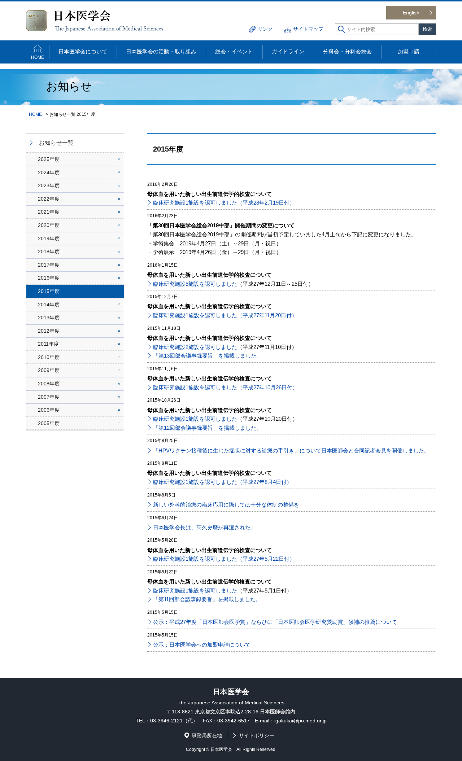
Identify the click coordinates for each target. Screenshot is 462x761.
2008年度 (49, 383)
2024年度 (49, 172)
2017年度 (49, 265)
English (411, 13)
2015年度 (49, 291)
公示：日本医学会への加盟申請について (201, 645)
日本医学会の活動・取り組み (161, 51)
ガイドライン (288, 51)
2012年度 (49, 331)
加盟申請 (408, 51)
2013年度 (49, 317)
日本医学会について (82, 51)
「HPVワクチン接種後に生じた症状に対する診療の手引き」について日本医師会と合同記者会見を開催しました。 (291, 450)
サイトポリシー (256, 735)
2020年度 (49, 225)
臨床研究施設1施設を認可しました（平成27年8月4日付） (222, 482)
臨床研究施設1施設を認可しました (195, 419)
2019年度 (49, 238)
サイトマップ (308, 29)
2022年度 (49, 199)
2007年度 (49, 397)
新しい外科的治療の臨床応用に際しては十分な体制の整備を (226, 505)
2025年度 (49, 159)
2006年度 (49, 410)
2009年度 (49, 370)
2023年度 (49, 185)
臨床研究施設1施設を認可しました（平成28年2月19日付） (224, 203)
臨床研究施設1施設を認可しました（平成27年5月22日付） (224, 559)
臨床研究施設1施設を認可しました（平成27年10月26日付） (225, 387)
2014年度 (49, 304)
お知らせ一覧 (56, 143)
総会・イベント (234, 51)
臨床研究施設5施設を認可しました (195, 284)
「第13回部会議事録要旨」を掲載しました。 (207, 356)
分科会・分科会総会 (347, 51)
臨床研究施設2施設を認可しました (195, 347)
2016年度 (49, 278)
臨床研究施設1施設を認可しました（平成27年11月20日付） (225, 315)
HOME (37, 57)
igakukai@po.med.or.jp (300, 720)
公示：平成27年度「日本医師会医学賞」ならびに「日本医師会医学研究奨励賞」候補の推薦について (275, 622)
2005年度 (49, 423)
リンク (265, 29)
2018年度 (49, 251)
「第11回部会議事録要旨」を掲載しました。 (207, 599)
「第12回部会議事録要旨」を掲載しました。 (207, 428)
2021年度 (49, 212)
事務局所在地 (207, 735)
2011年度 (48, 344)
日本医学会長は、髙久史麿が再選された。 (204, 527)
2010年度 (49, 357)
